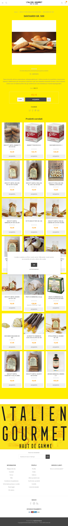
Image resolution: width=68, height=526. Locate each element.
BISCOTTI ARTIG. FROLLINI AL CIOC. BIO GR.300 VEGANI (34, 184)
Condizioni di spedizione (11, 481)
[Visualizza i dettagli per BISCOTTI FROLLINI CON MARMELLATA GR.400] (56, 170)
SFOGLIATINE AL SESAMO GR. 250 (56, 336)
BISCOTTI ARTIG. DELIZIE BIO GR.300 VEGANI (12, 183)
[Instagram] (34, 503)
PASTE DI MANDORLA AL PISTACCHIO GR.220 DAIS (55, 297)
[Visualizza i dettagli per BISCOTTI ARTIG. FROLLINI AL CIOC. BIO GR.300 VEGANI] (34, 170)
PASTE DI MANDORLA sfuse (34, 297)
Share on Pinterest (35, 110)
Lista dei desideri (34, 487)
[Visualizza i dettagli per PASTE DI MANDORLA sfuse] (34, 284)
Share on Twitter (30, 110)
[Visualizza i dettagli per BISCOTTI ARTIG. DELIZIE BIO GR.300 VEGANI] (12, 170)
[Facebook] (30, 503)
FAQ (11, 478)
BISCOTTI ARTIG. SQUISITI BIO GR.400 (34, 374)
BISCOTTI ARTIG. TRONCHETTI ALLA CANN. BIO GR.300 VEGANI (12, 375)
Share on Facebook (33, 110)
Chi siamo (11, 490)
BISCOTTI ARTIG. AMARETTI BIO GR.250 (12, 146)
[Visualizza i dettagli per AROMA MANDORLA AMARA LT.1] (56, 361)
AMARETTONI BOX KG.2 (34, 145)
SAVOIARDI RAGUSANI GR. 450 (12, 336)
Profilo (34, 469)
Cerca (11, 475)
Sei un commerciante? (56, 469)
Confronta (35, 74)
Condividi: (34, 107)
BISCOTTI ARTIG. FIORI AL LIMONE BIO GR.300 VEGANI (56, 221)
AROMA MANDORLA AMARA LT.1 (56, 374)
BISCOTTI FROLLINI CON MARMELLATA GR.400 (56, 183)
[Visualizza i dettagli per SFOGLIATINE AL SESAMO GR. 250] (56, 323)
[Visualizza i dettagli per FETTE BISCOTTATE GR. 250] (34, 208)
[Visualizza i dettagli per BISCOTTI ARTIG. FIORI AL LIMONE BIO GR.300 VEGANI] (56, 208)
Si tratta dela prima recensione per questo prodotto (34, 70)
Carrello (34, 484)
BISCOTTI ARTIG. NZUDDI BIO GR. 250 (12, 297)
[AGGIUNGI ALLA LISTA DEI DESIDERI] (49, 100)
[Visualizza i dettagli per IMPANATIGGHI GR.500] (34, 246)
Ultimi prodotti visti (34, 478)
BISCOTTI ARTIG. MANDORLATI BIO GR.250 (12, 221)
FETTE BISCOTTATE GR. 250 (34, 221)
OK (34, 265)
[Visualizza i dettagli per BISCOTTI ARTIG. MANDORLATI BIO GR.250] (12, 208)
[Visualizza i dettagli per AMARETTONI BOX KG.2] (34, 132)
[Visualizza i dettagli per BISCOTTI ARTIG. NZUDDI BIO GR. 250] (12, 284)
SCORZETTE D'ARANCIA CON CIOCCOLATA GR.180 (34, 336)
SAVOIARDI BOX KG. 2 (55, 145)
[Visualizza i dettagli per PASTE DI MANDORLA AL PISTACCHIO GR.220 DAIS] (56, 284)
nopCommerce (37, 520)
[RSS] (37, 503)
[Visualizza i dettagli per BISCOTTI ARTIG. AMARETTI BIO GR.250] (12, 132)
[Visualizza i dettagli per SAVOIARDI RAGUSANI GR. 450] (12, 323)
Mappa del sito (11, 469)
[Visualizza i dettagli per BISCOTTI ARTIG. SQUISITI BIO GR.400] (34, 361)
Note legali (11, 487)
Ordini (34, 472)
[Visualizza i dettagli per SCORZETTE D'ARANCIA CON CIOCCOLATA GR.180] (34, 323)
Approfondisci (34, 269)
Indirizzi (34, 475)
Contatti (11, 472)
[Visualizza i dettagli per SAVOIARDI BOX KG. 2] (56, 132)
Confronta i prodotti (34, 481)
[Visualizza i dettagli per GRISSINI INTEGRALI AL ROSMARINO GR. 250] (12, 246)
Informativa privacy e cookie (11, 484)
